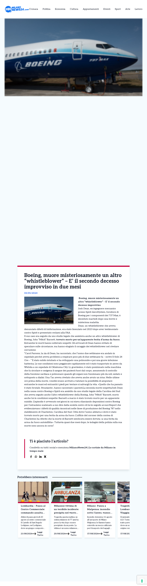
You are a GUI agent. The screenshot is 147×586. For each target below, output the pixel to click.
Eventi (106, 9)
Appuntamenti (91, 9)
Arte (127, 9)
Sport (118, 9)
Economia (60, 9)
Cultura (74, 9)
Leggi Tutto (40, 533)
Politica (46, 9)
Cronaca (33, 9)
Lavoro (138, 9)
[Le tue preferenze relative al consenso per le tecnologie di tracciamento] (142, 581)
